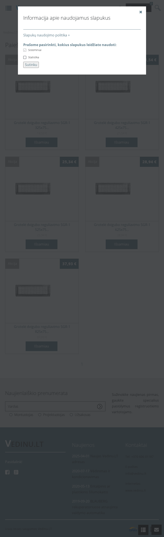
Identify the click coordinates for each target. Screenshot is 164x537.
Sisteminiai (34, 50)
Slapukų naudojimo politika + (46, 35)
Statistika (33, 57)
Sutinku (31, 64)
